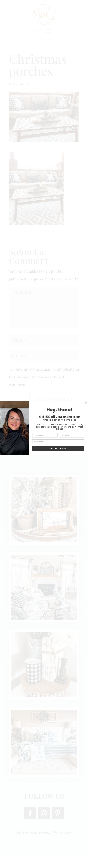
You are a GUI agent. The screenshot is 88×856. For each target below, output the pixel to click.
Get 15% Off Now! (58, 448)
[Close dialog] (86, 403)
